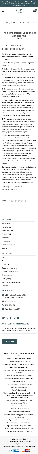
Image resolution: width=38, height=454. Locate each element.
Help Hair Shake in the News (19, 361)
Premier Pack (6, 234)
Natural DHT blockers (10, 364)
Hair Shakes (6, 223)
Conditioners (6, 241)
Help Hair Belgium (12, 426)
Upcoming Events (15, 420)
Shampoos (5, 238)
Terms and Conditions (9, 268)
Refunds (30, 431)
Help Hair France (12, 423)
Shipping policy (7, 275)
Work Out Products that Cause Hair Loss (19, 384)
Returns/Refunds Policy (10, 271)
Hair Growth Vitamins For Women (19, 412)
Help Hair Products (19, 381)
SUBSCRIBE (9, 341)
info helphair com (11, 301)
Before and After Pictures (22, 359)
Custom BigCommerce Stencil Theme (15, 446)
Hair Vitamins (6, 227)
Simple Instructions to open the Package (19, 375)
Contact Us (5, 264)
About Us (5, 261)
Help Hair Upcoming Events (15, 431)
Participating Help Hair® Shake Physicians (19, 378)
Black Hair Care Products (19, 409)
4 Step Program (7, 230)
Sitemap (5, 286)
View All (4, 248)
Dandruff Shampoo (8, 245)
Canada (26, 420)
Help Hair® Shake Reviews (20, 428)
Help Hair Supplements (19, 387)
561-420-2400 (10, 305)
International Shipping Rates (11, 282)
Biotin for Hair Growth (19, 390)
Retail (9, 359)
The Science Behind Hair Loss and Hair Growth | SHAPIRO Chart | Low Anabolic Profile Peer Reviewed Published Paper (19, 395)
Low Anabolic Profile (19, 406)
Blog (3, 257)
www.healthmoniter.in (9, 189)
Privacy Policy (6, 279)
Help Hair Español (26, 426)
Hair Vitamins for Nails (27, 364)
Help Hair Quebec (25, 423)
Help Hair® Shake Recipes (19, 367)
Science (6, 428)
